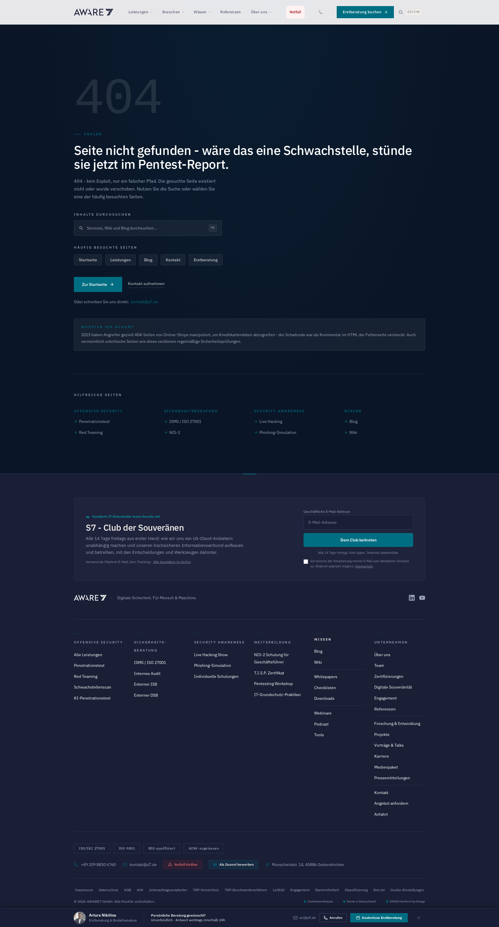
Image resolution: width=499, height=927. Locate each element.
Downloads (324, 698)
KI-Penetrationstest (92, 698)
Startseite (88, 259)
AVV (140, 890)
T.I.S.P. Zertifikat (269, 673)
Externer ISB (145, 684)
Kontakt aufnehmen (146, 283)
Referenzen (230, 12)
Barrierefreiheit (327, 890)
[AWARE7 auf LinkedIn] (412, 598)
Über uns (259, 12)
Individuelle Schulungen (216, 676)
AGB (127, 890)
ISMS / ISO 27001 (185, 421)
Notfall (295, 12)
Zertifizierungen (388, 676)
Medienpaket (386, 767)
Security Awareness (219, 642)
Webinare (323, 713)
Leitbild (278, 890)
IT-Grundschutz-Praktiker (277, 694)
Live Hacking (270, 421)
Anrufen (335, 917)
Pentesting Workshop (273, 683)
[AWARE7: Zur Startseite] (93, 12)
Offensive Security (98, 642)
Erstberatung (206, 259)
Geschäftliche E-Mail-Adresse (327, 511)
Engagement (385, 698)
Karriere (381, 756)
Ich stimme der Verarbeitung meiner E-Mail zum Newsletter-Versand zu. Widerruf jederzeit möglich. (359, 563)
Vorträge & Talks (389, 745)
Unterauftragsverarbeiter (168, 890)
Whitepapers (325, 676)
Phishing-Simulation (277, 432)
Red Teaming (91, 432)
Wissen (200, 12)
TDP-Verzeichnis (206, 890)
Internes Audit (147, 673)
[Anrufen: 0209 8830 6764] (320, 12)
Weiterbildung (272, 642)
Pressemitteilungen (392, 777)
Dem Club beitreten (358, 540)
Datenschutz (364, 566)
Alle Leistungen (88, 654)
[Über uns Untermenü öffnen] (272, 12)
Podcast (321, 724)
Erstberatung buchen (362, 12)
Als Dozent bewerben (236, 864)
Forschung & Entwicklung (397, 723)
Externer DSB (146, 695)
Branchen (171, 12)
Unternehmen (391, 642)
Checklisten (325, 687)
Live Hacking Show (211, 654)
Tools (319, 734)
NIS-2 (174, 432)
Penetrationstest (94, 421)
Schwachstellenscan (92, 687)
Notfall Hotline (186, 864)
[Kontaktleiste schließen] (418, 917)
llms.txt (379, 890)
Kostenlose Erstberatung (382, 917)
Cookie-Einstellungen (407, 890)
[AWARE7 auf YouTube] (422, 598)
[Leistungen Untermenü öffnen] (153, 12)
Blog (148, 259)
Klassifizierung (356, 890)
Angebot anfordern (391, 803)
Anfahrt (381, 814)
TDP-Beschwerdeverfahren (246, 890)
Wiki (353, 432)
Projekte (382, 734)
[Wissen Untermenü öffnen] (211, 12)
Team (379, 665)
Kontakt (173, 259)
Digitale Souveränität (393, 687)
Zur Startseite (94, 284)
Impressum (84, 890)
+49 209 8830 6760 (98, 864)
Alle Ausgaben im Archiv (172, 562)
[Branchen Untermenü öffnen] (185, 12)
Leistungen (138, 12)
